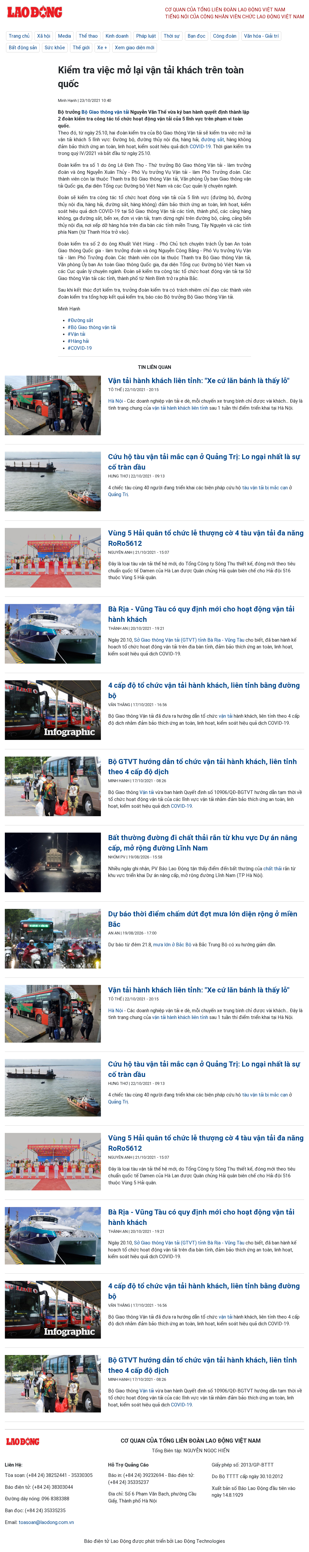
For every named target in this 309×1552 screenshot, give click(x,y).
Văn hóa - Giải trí (261, 36)
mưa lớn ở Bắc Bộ (172, 945)
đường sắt (212, 139)
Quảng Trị (118, 494)
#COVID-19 (80, 348)
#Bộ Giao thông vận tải (92, 327)
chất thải (272, 868)
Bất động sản (23, 47)
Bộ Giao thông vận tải (105, 112)
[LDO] (53, 406)
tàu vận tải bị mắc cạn (265, 488)
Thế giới (81, 47)
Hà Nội (115, 401)
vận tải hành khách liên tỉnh (180, 408)
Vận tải (147, 792)
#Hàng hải (78, 341)
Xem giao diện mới (134, 47)
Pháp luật (146, 36)
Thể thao (88, 36)
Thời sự (172, 36)
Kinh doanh (116, 36)
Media (64, 36)
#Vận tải (76, 334)
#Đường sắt (80, 320)
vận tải (225, 716)
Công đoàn (224, 36)
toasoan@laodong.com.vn (46, 1522)
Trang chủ (19, 36)
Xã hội (43, 36)
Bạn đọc (196, 36)
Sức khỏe (55, 47)
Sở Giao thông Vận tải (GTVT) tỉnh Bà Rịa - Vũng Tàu (189, 640)
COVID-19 (200, 146)
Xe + (102, 47)
